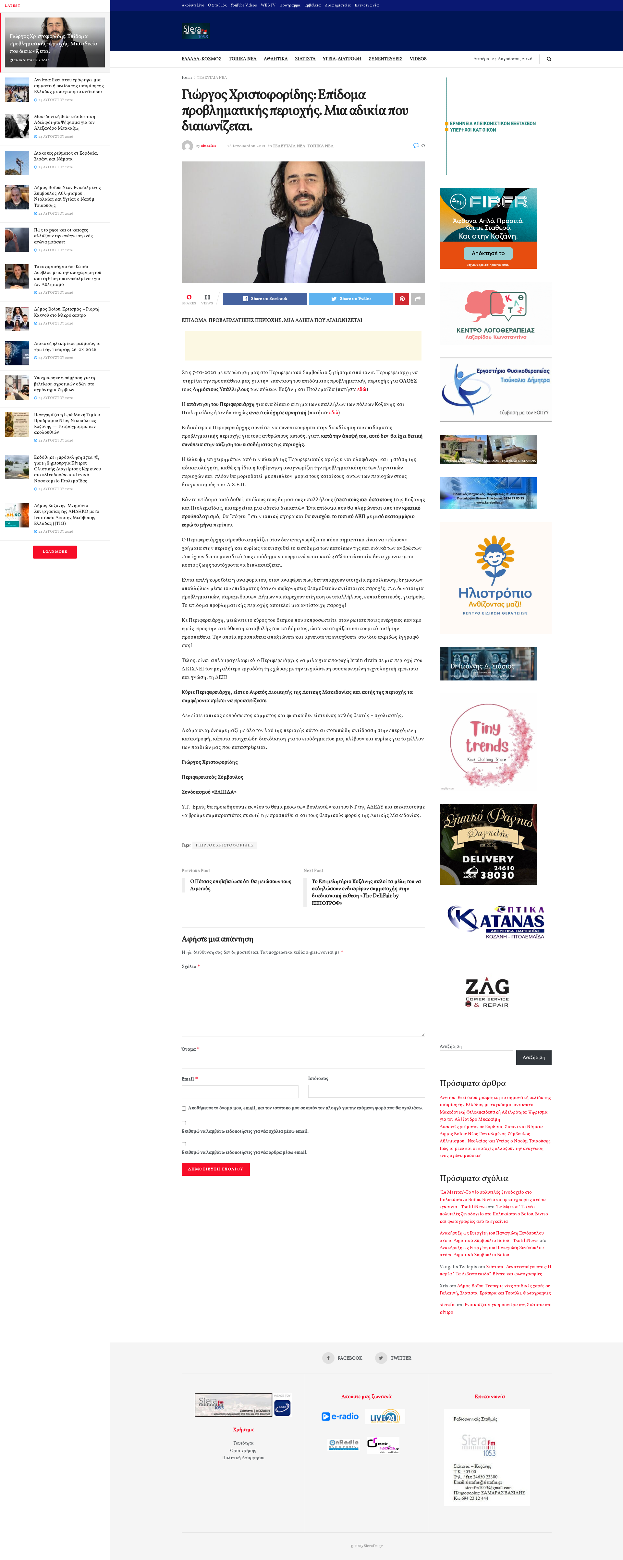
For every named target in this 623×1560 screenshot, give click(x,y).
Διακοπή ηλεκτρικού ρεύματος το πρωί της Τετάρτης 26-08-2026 (67, 347)
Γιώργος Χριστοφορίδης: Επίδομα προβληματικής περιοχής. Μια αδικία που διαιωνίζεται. (53, 44)
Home (187, 77)
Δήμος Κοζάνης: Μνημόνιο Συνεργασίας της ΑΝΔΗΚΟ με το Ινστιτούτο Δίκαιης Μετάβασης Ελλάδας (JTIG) (66, 515)
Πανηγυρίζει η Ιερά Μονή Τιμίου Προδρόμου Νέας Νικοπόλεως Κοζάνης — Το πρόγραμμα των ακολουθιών (67, 424)
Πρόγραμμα (289, 5)
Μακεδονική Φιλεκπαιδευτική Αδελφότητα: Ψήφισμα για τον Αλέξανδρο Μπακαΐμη (64, 123)
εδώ (361, 389)
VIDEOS (418, 59)
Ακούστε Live (193, 5)
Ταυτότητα (243, 1443)
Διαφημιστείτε (338, 5)
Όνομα (191, 1049)
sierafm (208, 146)
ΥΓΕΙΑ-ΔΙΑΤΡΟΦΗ (342, 59)
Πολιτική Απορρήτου (243, 1458)
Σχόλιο (191, 966)
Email (190, 1079)
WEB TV (268, 5)
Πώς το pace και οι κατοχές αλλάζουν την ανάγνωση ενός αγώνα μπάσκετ (63, 236)
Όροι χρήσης (243, 1451)
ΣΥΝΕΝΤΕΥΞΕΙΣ (386, 59)
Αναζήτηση (451, 1047)
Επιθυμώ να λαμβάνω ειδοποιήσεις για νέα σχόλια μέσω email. (245, 1132)
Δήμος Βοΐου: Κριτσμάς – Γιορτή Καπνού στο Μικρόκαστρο (66, 312)
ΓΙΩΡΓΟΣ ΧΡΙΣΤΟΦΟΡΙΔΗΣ (225, 845)
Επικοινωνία (367, 5)
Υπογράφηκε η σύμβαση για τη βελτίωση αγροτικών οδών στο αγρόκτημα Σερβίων (64, 384)
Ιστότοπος (318, 1079)
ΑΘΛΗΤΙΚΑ (276, 59)
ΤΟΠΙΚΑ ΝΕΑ (243, 59)
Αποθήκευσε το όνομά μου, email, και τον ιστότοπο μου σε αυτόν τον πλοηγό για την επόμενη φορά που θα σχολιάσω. (305, 1108)
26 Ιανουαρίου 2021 (246, 146)
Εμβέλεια (312, 5)
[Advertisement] (303, 345)
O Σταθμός (217, 5)
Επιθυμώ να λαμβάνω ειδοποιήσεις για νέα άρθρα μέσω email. (244, 1153)
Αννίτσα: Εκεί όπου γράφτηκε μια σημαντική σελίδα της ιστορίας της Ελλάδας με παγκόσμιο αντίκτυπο (69, 86)
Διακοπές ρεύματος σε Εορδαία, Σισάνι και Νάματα (66, 156)
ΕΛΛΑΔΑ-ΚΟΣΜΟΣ (202, 59)
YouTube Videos (244, 5)
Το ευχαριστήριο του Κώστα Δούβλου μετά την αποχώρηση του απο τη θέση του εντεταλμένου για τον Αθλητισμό (67, 276)
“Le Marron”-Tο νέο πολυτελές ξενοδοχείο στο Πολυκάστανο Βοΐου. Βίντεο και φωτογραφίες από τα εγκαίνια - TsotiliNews (493, 1199)
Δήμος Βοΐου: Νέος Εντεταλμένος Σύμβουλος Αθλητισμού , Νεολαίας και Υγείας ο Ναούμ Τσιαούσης (67, 197)
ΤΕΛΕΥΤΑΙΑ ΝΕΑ (212, 77)
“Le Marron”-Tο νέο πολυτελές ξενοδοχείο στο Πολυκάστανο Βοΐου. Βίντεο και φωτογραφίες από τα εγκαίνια (494, 1214)
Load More (55, 552)
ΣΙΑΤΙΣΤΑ (305, 59)
